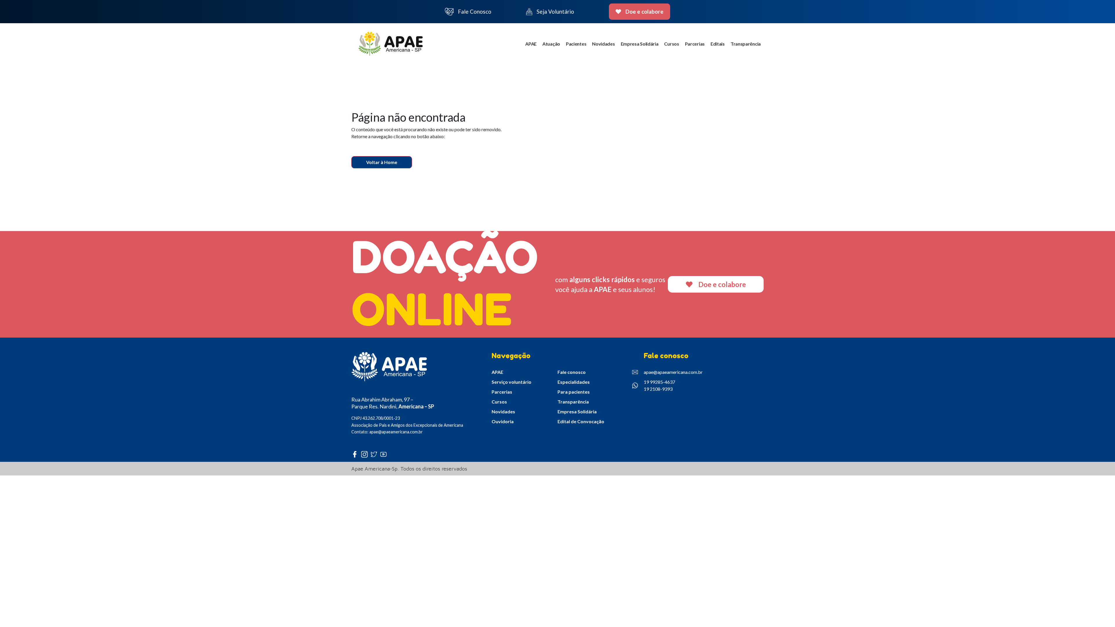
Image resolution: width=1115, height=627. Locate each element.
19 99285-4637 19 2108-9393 (659, 385)
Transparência (746, 43)
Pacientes (576, 43)
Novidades (603, 43)
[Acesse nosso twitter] (375, 454)
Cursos (671, 43)
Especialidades (574, 382)
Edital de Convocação (581, 421)
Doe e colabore (644, 11)
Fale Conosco (474, 11)
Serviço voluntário (511, 382)
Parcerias (695, 43)
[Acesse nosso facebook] (356, 454)
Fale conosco (572, 372)
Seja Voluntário (555, 11)
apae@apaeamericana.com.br (673, 372)
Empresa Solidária (640, 43)
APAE (531, 43)
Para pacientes (574, 391)
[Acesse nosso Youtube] (385, 454)
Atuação (551, 43)
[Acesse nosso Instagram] (366, 454)
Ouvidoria (503, 421)
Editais (718, 43)
